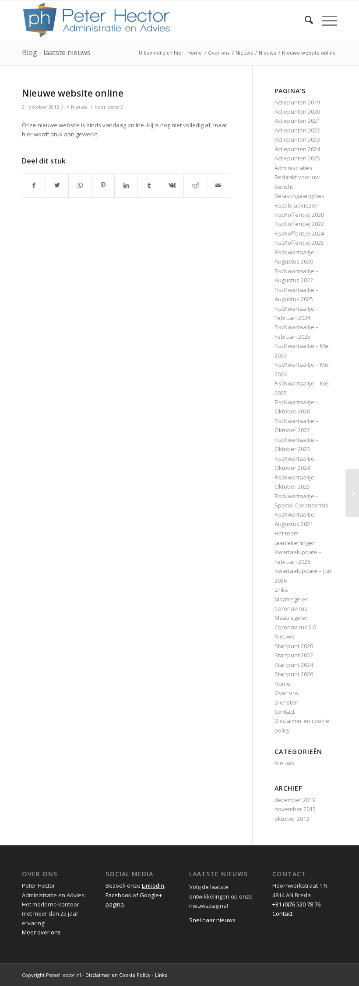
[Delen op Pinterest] (103, 185)
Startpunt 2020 (294, 646)
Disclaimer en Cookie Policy (118, 975)
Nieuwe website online (72, 93)
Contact (285, 711)
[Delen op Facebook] (34, 185)
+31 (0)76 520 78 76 (296, 904)
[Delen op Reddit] (195, 185)
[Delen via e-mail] (218, 185)
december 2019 (295, 800)
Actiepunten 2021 (297, 121)
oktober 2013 (292, 819)
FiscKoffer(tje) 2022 (299, 224)
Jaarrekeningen (295, 543)
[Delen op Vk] (172, 185)
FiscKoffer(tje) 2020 (299, 215)
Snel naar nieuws (212, 920)
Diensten (287, 702)
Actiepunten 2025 (297, 158)
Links (281, 590)
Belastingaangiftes (299, 196)
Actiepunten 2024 (297, 149)
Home (282, 683)
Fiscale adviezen (297, 205)
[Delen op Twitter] (57, 185)
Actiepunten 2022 (297, 130)
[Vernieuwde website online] (352, 493)
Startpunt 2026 (294, 674)
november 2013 (295, 809)
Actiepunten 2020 (297, 111)
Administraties (294, 168)
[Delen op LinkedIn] (126, 185)
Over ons (287, 693)
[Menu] (325, 20)
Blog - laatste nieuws (56, 52)
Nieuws (79, 107)
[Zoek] (304, 20)
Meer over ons (41, 932)
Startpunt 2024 (294, 665)
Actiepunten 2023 (297, 139)
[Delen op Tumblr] (149, 185)
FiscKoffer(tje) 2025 (299, 242)
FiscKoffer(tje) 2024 (299, 233)
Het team (287, 533)
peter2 (115, 107)
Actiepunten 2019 (297, 102)
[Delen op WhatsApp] (80, 185)
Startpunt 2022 (294, 655)
